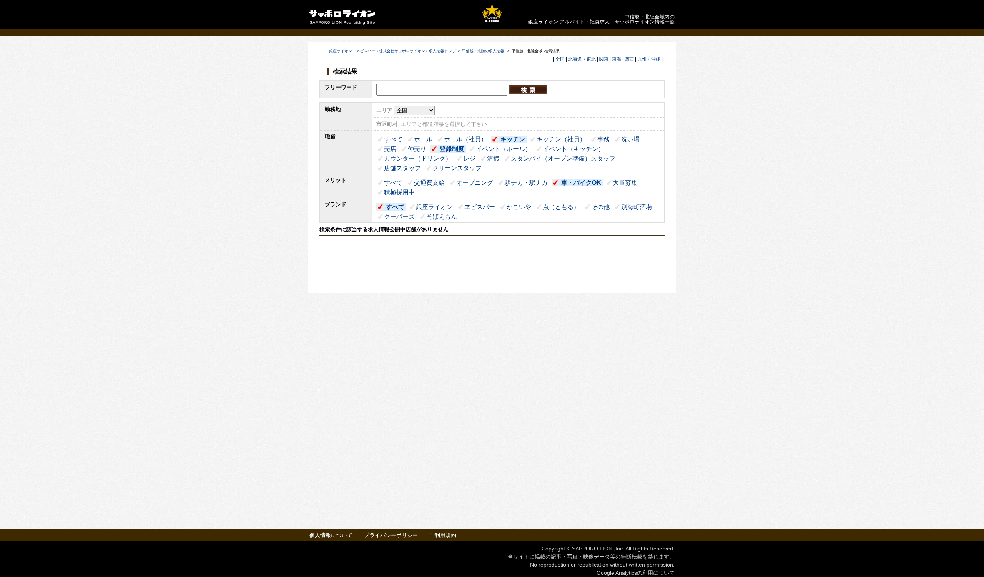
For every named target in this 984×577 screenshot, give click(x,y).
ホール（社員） (465, 139)
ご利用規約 (442, 535)
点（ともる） (561, 207)
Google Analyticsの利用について (636, 573)
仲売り (417, 149)
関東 (603, 59)
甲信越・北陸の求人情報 (483, 51)
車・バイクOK (581, 182)
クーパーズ (399, 216)
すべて (393, 139)
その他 (600, 207)
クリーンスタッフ (457, 168)
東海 (616, 59)
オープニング (474, 182)
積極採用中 (399, 192)
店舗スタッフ (402, 168)
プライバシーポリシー (391, 535)
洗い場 (630, 139)
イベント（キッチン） (573, 149)
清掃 (493, 158)
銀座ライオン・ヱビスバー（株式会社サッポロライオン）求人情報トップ (392, 51)
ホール (423, 139)
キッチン (512, 139)
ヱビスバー (479, 207)
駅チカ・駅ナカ (526, 182)
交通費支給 (429, 182)
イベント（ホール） (503, 149)
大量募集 (625, 182)
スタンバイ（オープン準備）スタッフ (563, 158)
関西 (629, 59)
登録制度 (452, 149)
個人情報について (330, 535)
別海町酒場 (636, 207)
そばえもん (441, 216)
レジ (469, 158)
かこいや (519, 207)
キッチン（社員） (561, 139)
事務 (603, 139)
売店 (390, 149)
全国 (560, 59)
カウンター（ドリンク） (418, 158)
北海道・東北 (582, 59)
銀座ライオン (434, 207)
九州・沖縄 (648, 59)
